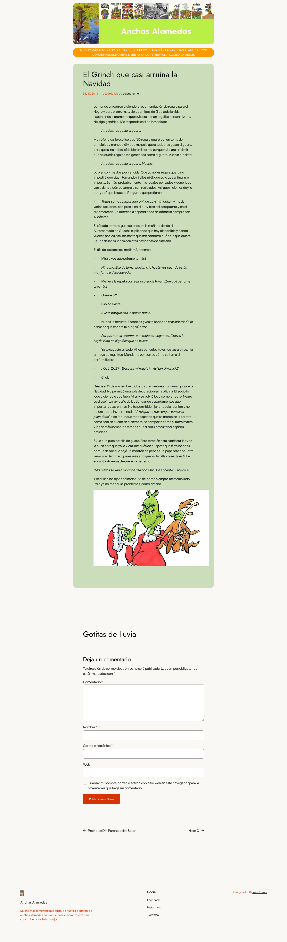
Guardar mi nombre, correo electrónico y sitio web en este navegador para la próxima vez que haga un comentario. (143, 785)
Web (86, 764)
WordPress (259, 892)
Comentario (93, 682)
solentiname (131, 93)
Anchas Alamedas (33, 902)
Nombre (90, 727)
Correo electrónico (98, 746)
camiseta (174, 441)
